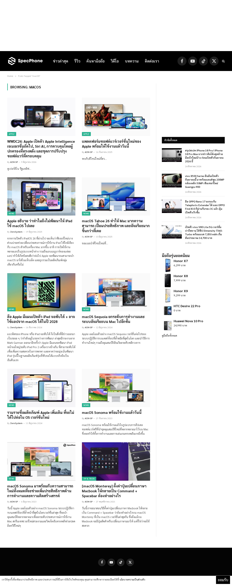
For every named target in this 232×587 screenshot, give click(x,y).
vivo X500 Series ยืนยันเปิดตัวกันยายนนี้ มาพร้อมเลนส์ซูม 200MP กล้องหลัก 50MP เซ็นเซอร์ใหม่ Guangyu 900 (204, 181)
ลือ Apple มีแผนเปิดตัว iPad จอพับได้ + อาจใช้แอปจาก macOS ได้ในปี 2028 (41, 319)
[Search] (223, 61)
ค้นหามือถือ (95, 61)
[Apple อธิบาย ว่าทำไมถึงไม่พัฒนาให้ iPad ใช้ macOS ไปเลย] (41, 196)
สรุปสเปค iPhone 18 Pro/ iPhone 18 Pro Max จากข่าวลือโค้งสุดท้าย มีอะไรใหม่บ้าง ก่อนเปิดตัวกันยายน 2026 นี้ (204, 156)
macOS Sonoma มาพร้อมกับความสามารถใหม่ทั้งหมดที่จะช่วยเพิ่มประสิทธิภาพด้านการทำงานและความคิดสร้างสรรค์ (40, 491)
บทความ (132, 61)
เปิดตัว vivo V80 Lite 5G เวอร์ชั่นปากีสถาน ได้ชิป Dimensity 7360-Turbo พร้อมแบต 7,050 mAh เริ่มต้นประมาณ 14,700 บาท (204, 232)
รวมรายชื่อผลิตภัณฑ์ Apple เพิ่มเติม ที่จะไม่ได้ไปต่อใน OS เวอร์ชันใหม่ (40, 415)
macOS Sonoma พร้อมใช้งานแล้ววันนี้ (112, 412)
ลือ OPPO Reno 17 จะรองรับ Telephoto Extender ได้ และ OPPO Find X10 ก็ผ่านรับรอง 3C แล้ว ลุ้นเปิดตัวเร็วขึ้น (205, 207)
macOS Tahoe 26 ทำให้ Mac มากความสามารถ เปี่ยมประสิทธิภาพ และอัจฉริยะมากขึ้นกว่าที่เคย (116, 225)
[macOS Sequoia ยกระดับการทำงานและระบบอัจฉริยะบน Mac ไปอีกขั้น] (116, 292)
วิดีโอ (115, 61)
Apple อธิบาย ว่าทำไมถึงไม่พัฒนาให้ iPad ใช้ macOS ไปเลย (39, 223)
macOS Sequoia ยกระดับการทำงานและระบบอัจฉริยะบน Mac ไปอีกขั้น (113, 319)
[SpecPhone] (25, 61)
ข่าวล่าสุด (60, 61)
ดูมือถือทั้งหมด (169, 335)
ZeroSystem (16, 231)
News (11, 213)
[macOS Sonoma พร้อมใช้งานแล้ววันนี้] (116, 388)
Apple (12, 134)
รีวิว (77, 61)
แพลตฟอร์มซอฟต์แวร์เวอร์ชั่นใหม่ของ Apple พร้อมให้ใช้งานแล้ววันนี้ (111, 144)
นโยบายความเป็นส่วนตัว (132, 579)
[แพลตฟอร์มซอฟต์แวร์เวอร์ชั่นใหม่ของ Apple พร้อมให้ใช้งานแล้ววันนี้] (116, 117)
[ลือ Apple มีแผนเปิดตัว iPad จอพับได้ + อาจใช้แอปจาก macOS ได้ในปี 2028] (41, 292)
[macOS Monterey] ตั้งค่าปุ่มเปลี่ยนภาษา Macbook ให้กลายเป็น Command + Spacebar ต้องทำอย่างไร (114, 491)
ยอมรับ (223, 579)
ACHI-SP (14, 161)
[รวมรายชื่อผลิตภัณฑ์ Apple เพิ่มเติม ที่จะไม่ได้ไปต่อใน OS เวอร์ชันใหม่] (41, 388)
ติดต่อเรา (152, 61)
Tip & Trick (89, 478)
